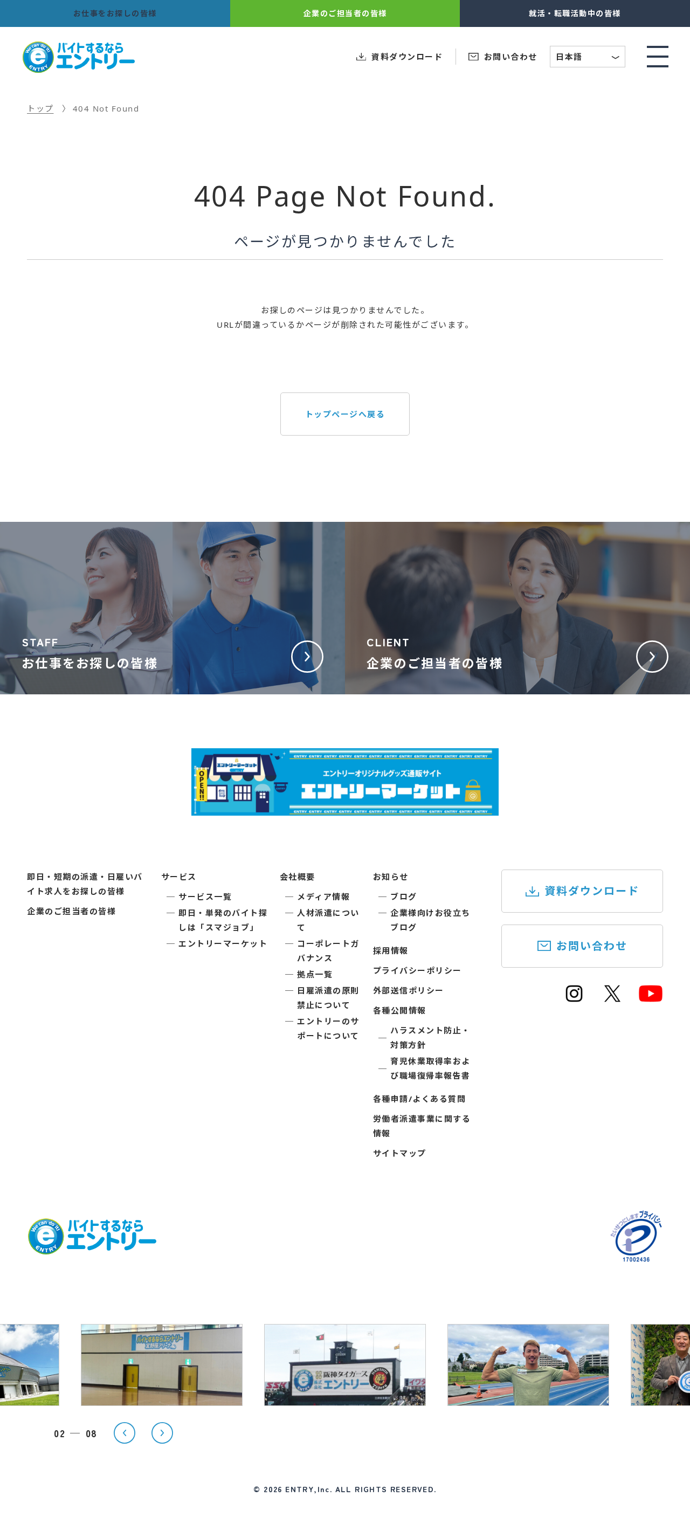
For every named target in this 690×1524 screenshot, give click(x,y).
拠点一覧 (315, 974)
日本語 (588, 58)
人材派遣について (328, 920)
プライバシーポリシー (417, 970)
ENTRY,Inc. (308, 1489)
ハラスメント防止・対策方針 (430, 1037)
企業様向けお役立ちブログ (430, 920)
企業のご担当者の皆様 (71, 911)
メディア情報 (323, 896)
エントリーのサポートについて (328, 1028)
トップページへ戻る (345, 414)
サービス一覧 (205, 896)
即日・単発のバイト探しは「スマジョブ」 (222, 920)
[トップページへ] (91, 1248)
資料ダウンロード (591, 891)
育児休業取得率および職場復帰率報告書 (430, 1068)
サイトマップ (399, 1153)
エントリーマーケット (222, 943)
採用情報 (391, 950)
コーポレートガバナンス (328, 950)
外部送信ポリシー (408, 990)
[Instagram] (574, 998)
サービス (179, 876)
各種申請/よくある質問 (419, 1098)
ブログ (403, 896)
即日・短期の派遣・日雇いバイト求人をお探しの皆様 (85, 884)
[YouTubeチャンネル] (650, 998)
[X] (612, 998)
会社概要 (297, 876)
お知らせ (391, 876)
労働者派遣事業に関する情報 (422, 1126)
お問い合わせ (591, 946)
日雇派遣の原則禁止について (328, 997)
